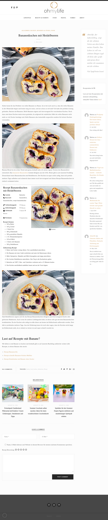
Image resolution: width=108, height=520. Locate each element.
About (82, 17)
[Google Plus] (70, 369)
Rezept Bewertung (8, 450)
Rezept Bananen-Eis (11, 352)
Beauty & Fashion (42, 17)
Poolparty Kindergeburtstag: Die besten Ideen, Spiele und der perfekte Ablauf (96, 119)
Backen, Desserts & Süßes (40, 30)
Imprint (58, 516)
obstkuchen (40, 369)
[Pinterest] (17, 8)
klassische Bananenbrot (20, 173)
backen (28, 369)
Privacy (49, 516)
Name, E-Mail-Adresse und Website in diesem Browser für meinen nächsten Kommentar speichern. (39, 445)
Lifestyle (27, 17)
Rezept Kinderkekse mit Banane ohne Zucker (19, 359)
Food (55, 17)
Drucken (53, 229)
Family (72, 17)
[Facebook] (11, 8)
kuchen (35, 369)
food (31, 369)
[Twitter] (64, 369)
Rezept (45, 369)
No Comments (7, 369)
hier (100, 99)
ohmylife (93, 236)
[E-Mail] (73, 369)
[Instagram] (14, 8)
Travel (63, 17)
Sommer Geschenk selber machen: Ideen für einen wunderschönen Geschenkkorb (38, 411)
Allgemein (26, 30)
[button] (4, 515)
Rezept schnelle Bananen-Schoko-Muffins (18, 355)
